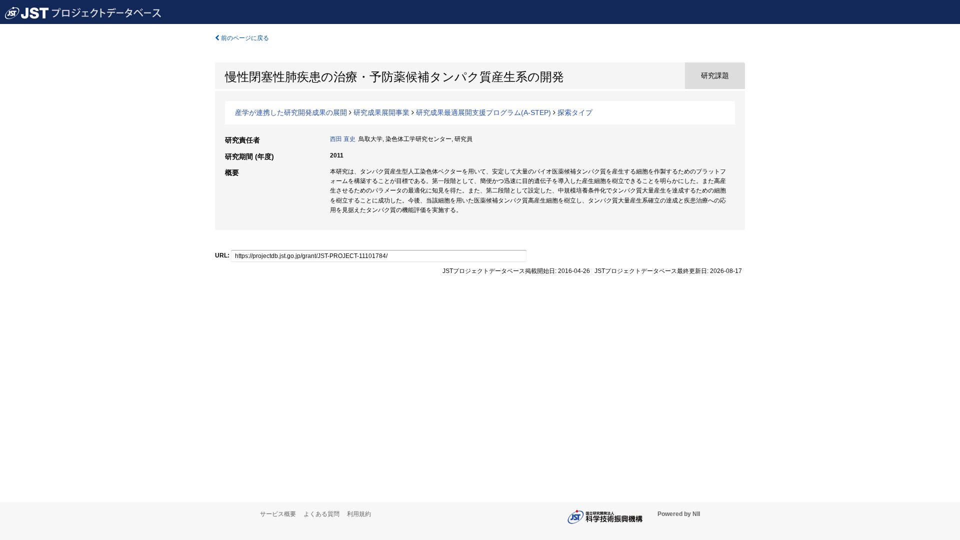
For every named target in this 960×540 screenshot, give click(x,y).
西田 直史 (343, 139)
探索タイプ (575, 112)
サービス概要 (278, 514)
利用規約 (359, 514)
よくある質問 (322, 514)
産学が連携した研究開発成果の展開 (291, 112)
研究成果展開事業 (382, 112)
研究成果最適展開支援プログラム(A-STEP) (483, 112)
